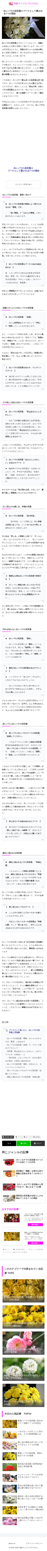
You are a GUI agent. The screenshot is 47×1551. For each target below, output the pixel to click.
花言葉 (37, 1137)
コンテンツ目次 (21, 184)
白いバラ (28, 1137)
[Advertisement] (23, 135)
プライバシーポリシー (34, 1543)
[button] (38, 1143)
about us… (13, 1543)
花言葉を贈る (9, 1137)
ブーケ (20, 1137)
